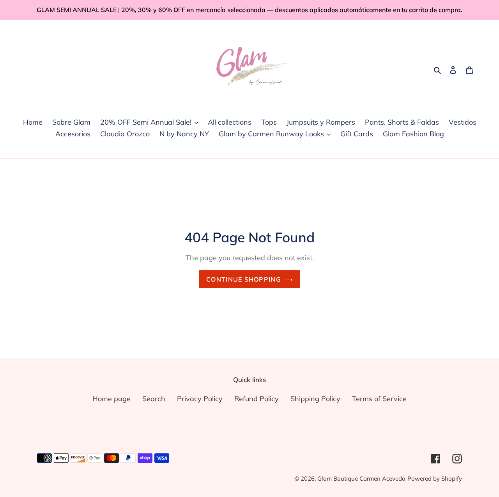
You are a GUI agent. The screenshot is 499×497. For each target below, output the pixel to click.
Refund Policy (256, 398)
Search (153, 398)
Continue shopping (243, 279)
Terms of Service (379, 398)
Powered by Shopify (434, 478)
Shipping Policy (315, 398)
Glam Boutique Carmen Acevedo (361, 478)
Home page (111, 398)
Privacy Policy (200, 398)
